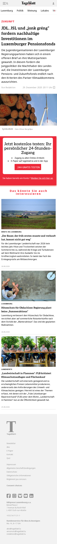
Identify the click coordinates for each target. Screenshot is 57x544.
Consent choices (14, 485)
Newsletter (11, 443)
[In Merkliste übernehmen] (54, 88)
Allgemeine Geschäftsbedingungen (21, 468)
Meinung (32, 10)
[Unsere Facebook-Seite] (9, 497)
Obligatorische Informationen (19, 475)
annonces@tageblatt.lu (16, 531)
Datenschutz (12, 472)
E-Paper (10, 450)
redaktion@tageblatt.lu (16, 534)
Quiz (8, 458)
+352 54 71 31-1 (13, 515)
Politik (20, 10)
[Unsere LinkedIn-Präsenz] (31, 497)
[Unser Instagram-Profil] (14, 497)
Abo (8, 447)
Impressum (11, 464)
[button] (53, 10)
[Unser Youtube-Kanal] (26, 497)
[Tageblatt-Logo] (11, 431)
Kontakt (10, 454)
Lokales (45, 10)
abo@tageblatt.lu (14, 528)
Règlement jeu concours (16, 479)
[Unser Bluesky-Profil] (20, 497)
